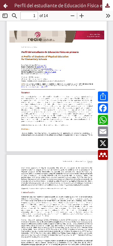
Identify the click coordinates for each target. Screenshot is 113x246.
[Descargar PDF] (107, 5)
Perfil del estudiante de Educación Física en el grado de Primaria (63, 5)
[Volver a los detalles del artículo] (5, 5)
